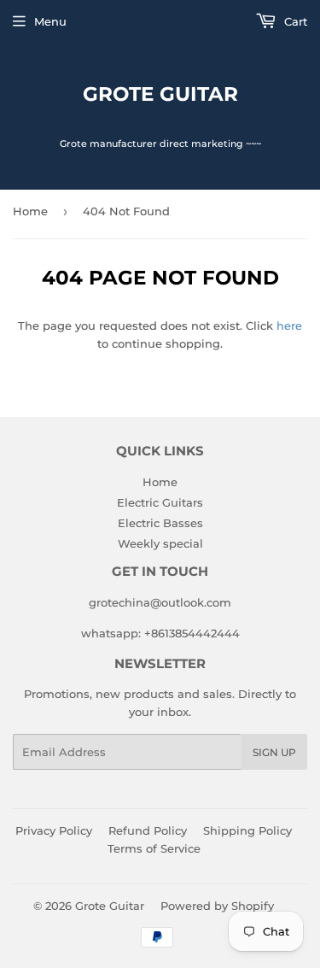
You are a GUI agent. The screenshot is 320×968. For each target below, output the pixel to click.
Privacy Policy (53, 830)
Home (30, 211)
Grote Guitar (160, 94)
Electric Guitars (160, 502)
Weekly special (160, 543)
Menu (50, 21)
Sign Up (274, 752)
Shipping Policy (247, 830)
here (289, 325)
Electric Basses (160, 523)
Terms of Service (154, 848)
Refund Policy (147, 830)
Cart (294, 21)
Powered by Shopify (217, 905)
